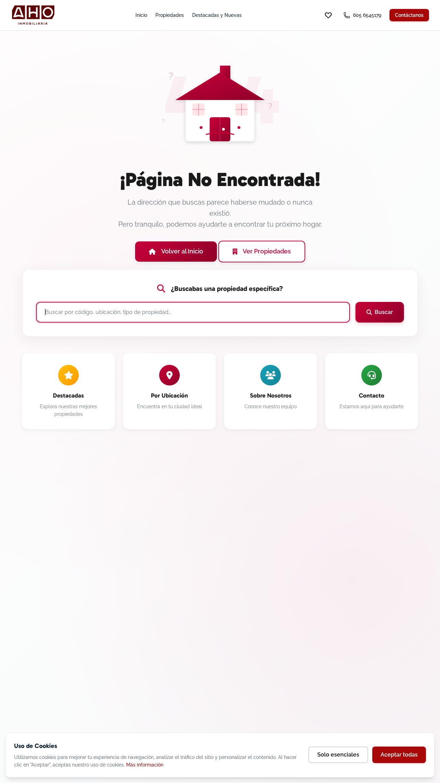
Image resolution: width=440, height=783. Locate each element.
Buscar (384, 312)
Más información (144, 765)
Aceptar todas (399, 754)
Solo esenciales (338, 754)
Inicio (141, 15)
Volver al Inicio (182, 251)
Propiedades (169, 15)
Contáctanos (409, 15)
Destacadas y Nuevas (217, 15)
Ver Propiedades (267, 251)
